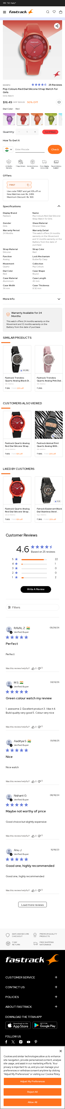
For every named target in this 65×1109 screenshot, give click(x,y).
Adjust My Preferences (32, 1081)
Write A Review (35, 589)
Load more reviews (32, 905)
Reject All (32, 1091)
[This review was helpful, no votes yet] (33, 668)
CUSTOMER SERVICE (20, 977)
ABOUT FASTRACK (18, 1007)
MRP (15, 102)
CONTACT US (15, 987)
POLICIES (12, 997)
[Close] (61, 1051)
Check (55, 149)
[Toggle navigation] (4, 12)
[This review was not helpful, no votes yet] (39, 668)
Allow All (32, 1102)
